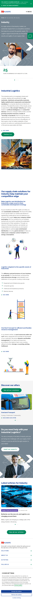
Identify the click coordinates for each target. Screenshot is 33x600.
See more (6, 130)
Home (2, 17)
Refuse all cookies (16, 594)
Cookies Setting (16, 597)
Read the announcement (11, 5)
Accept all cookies (16, 591)
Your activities (10, 17)
